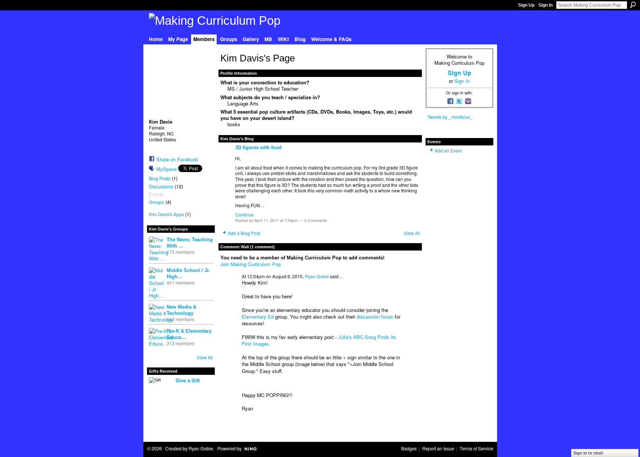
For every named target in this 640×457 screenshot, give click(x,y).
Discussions (161, 186)
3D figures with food (258, 147)
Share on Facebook (177, 159)
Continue (244, 214)
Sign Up (526, 5)
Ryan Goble (317, 276)
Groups (156, 202)
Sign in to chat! (588, 453)
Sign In (546, 5)
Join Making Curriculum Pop (250, 264)
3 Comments (315, 220)
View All (205, 357)
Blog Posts (159, 178)
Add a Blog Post (244, 233)
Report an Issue (438, 448)
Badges (409, 448)
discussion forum (375, 316)
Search (633, 4)
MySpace (166, 168)
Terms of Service (476, 448)
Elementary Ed (258, 316)
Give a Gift (188, 380)
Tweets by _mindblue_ (450, 117)
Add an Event (448, 150)
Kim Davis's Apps (166, 214)
